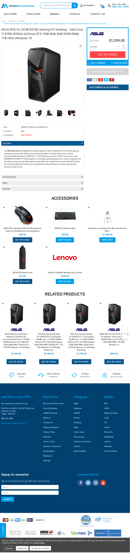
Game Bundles (80, 451)
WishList (46, 418)
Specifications (9, 177)
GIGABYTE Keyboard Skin (65, 228)
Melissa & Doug (110, 413)
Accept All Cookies (40, 548)
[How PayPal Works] (17, 521)
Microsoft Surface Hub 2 (53, 403)
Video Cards (79, 432)
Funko (106, 427)
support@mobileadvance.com (13, 423)
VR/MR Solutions (50, 413)
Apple (76, 403)
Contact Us (97, 14)
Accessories (79, 437)
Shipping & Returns (51, 427)
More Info (107, 240)
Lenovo (107, 441)
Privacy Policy (49, 432)
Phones (77, 418)
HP (105, 422)
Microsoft (108, 432)
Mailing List (48, 456)
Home (3, 21)
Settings (9, 548)
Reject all (22, 548)
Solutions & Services (51, 446)
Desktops (21, 21)
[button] (3, 530)
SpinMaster (109, 437)
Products (11, 21)
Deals (76, 427)
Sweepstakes (48, 451)
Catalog (74, 14)
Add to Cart (64, 240)
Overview (7, 143)
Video (5, 183)
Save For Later (120, 63)
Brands (54, 14)
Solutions (10, 14)
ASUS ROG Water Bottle (22, 273)
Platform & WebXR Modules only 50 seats (65, 273)
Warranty (47, 437)
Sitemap (46, 460)
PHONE (77, 413)
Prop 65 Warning (50, 408)
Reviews (6, 189)
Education (33, 14)
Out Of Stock (107, 54)
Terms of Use (49, 441)
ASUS (106, 408)
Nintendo (108, 446)
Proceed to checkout (105, 71)
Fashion (77, 446)
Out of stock (22, 240)
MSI (106, 403)
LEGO (106, 418)
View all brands (110, 451)
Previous (5, 333)
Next (124, 333)
